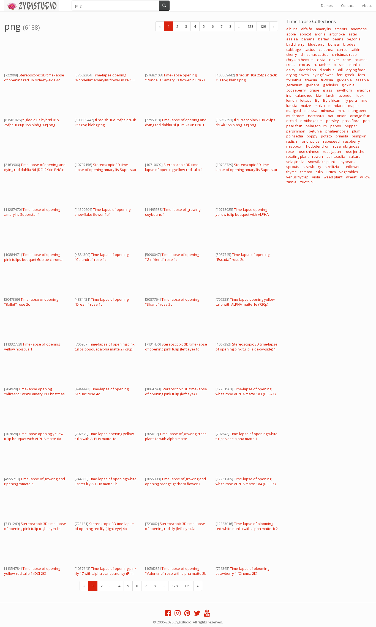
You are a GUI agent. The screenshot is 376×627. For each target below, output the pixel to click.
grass (327, 90)
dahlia (354, 64)
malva (320, 105)
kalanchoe (303, 95)
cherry (291, 54)
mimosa (327, 110)
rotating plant (297, 156)
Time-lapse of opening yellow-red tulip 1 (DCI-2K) (32, 571)
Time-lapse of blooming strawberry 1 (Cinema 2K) (242, 571)
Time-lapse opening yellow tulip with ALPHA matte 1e (104, 436)
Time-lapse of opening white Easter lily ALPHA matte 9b (106, 481)
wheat (351, 177)
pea (366, 120)
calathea (326, 49)
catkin (355, 49)
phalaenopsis (336, 131)
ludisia (291, 105)
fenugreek (345, 74)
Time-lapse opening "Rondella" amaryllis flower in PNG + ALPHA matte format (105, 80)
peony (335, 125)
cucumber (322, 64)
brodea (349, 44)
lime (364, 100)
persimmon (295, 131)
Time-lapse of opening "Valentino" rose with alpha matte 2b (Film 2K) (175, 573)
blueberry (316, 44)
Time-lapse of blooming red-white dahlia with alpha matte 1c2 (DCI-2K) (247, 528)
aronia (320, 34)
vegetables (348, 171)
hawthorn (344, 90)
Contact (347, 5)
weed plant (333, 177)
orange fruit (360, 115)
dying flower (322, 74)
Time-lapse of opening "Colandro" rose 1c (102, 257)
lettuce (306, 100)
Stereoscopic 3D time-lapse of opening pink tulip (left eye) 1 (176, 391)
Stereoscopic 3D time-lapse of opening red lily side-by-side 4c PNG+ (34, 80)
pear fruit (294, 125)
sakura (355, 156)
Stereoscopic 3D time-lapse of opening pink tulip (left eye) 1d (176, 347)
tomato (306, 171)
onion (342, 115)
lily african (331, 100)
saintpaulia (335, 156)
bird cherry (295, 44)
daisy (290, 69)
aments (340, 28)
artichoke (337, 34)
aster (352, 34)
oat (330, 115)
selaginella (295, 161)
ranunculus (310, 141)
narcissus (316, 115)
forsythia (293, 80)
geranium (294, 84)
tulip (319, 171)
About (367, 5)
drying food (356, 69)
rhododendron (317, 146)
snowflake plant (321, 161)
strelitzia (332, 166)
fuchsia (327, 80)
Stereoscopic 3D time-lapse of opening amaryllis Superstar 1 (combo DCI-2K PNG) (246, 169)
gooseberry (296, 90)
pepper (351, 125)
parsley (332, 120)
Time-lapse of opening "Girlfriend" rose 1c (172, 257)
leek (360, 95)
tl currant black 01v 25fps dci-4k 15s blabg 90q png (245, 122)
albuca (292, 28)
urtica (331, 171)
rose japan (332, 151)
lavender (345, 95)
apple (291, 34)
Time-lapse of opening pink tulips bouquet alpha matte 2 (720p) (105, 347)
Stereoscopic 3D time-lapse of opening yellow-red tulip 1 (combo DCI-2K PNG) (174, 169)
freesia (311, 80)
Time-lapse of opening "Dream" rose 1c (102, 302)
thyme (291, 171)
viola (316, 177)
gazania (362, 80)
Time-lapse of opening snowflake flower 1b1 (102, 212)
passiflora (350, 120)
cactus (309, 49)
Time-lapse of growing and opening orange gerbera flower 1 (175, 481)
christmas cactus (314, 54)
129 (263, 26)
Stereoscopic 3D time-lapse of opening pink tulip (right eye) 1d (35, 526)
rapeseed (331, 141)
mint (341, 110)
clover (334, 59)
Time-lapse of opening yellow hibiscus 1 (32, 347)
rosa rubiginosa (346, 146)
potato (326, 136)
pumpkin (359, 136)
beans (338, 39)
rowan (317, 156)
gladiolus (330, 84)
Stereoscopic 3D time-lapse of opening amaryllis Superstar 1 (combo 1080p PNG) (106, 169)
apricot (305, 34)
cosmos (361, 59)
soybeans (347, 161)
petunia (315, 131)
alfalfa (306, 28)
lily (317, 100)
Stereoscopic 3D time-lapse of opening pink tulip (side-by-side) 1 (246, 347)
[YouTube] (207, 614)
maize (306, 105)
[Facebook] (168, 614)
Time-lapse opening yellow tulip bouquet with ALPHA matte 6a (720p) (33, 438)
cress (290, 64)
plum (356, 131)
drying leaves (297, 74)
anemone (359, 28)
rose (290, 151)
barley (323, 39)
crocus (304, 64)
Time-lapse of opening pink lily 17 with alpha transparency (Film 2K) (106, 573)
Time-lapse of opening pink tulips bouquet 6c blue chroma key (33, 259)
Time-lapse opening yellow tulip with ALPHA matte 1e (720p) (245, 302)
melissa (310, 110)
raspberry (351, 141)
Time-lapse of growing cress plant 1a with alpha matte (175, 436)
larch (330, 95)
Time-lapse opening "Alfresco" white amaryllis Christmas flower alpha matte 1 (34, 393)
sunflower (351, 166)
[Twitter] (197, 614)
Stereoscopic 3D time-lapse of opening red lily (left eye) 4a (175, 526)
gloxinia (348, 84)
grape (314, 90)
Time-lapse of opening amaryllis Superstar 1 (32, 212)
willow (365, 177)
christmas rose (344, 54)
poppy (312, 136)
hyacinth (363, 90)
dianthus (327, 69)
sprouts (292, 166)
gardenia (344, 80)
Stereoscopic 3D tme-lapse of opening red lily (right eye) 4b (104, 526)
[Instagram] (178, 614)
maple (353, 105)
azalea (292, 39)
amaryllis (323, 28)
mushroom (295, 115)
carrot (342, 49)
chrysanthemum (300, 59)
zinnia (291, 181)
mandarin (336, 105)
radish (291, 141)
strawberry (312, 166)
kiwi (319, 95)
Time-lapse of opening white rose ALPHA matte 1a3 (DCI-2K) (246, 391)
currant (340, 64)
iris (288, 95)
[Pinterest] (187, 614)
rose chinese (308, 151)
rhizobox (293, 146)
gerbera (312, 84)
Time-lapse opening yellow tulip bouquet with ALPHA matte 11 (242, 214)
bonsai (334, 44)
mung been (357, 110)
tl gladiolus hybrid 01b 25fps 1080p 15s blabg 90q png (31, 122)
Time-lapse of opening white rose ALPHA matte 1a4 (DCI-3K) (246, 481)
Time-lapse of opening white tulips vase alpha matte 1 (246, 436)
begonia (354, 39)
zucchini (307, 181)
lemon (291, 100)
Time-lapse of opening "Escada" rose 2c (242, 257)
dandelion (307, 69)
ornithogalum (311, 120)
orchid (291, 120)
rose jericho (354, 151)
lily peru (350, 100)
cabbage (293, 49)
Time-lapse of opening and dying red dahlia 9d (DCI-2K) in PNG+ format (35, 169)
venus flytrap (297, 177)
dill (340, 69)
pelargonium (316, 125)
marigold (293, 110)
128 (250, 26)
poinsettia (294, 136)
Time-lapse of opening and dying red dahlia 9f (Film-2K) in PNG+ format (175, 124)
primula (342, 136)
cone (347, 59)
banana (308, 39)
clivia (321, 59)
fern (361, 74)
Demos (327, 5)
